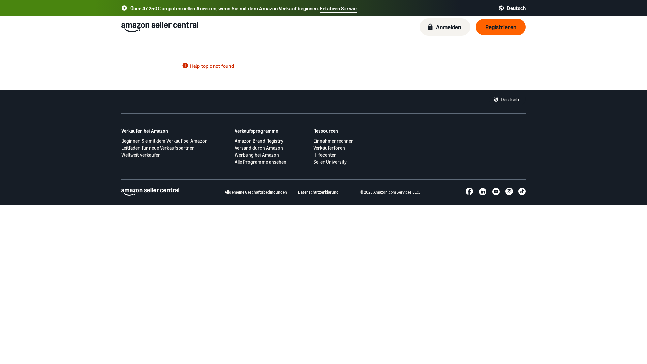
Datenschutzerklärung (318, 192)
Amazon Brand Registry (259, 141)
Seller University (330, 162)
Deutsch (510, 99)
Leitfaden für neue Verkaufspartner (157, 148)
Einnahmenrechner (333, 141)
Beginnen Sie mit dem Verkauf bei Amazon (164, 141)
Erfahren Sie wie (338, 8)
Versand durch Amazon (259, 148)
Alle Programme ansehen (260, 162)
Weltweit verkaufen (141, 155)
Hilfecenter (324, 155)
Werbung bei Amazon (257, 155)
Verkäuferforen (329, 148)
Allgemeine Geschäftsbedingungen (256, 192)
